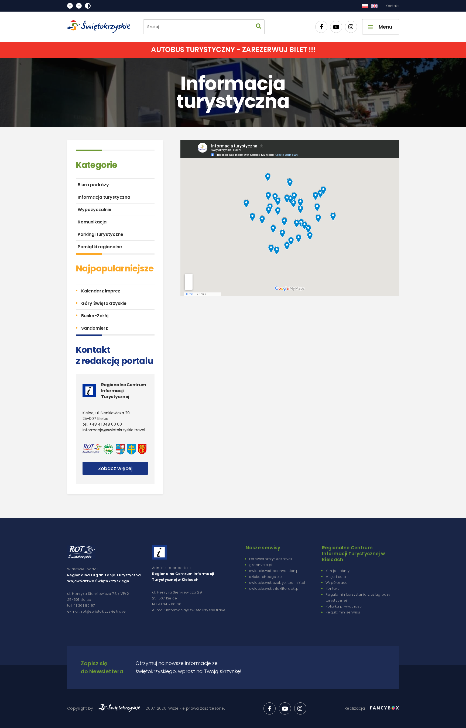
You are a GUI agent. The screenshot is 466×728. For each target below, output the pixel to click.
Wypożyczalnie (94, 209)
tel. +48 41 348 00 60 (102, 424)
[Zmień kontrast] (88, 6)
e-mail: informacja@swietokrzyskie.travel (189, 610)
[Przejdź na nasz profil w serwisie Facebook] (321, 27)
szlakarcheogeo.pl (266, 576)
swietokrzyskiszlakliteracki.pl (274, 588)
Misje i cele (335, 576)
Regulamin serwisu (342, 612)
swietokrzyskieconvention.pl (274, 570)
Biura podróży (93, 185)
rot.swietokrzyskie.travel (270, 558)
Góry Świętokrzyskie (103, 303)
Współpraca (336, 582)
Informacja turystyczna (104, 197)
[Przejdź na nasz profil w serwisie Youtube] (336, 27)
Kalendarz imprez (100, 291)
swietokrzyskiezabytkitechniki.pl (277, 582)
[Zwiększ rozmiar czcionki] (70, 6)
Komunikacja (92, 222)
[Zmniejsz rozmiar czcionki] (79, 6)
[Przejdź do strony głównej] (101, 27)
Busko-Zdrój (94, 316)
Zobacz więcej (115, 468)
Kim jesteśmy (337, 570)
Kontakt (392, 5)
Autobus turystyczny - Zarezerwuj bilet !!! (233, 49)
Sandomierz (94, 328)
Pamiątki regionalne (100, 247)
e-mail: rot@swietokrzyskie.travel (97, 611)
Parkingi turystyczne (100, 234)
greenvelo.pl (260, 564)
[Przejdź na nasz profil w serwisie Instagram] (351, 27)
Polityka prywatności (343, 606)
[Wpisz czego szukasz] (258, 27)
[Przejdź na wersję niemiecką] (374, 6)
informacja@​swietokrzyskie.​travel (114, 430)
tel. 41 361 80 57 (81, 605)
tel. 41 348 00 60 (166, 604)
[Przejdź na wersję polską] (364, 6)
